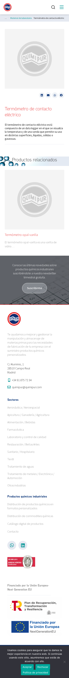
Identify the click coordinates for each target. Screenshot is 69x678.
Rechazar (42, 666)
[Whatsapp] (11, 545)
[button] (42, 95)
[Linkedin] (22, 545)
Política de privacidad (35, 672)
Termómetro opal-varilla (21, 235)
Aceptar (27, 666)
